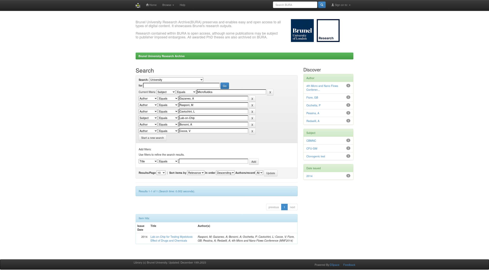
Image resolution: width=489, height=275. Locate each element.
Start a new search (152, 138)
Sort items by (177, 173)
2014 (309, 176)
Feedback (349, 265)
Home (153, 5)
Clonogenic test (315, 156)
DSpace (334, 265)
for (140, 85)
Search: (144, 80)
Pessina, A (312, 113)
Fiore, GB (312, 97)
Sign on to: (341, 5)
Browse (167, 5)
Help (182, 5)
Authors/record (245, 173)
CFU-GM (311, 148)
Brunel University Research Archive (161, 56)
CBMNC (311, 140)
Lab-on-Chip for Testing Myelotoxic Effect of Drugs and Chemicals (172, 238)
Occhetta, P (313, 105)
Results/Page (147, 173)
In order (210, 173)
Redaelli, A (312, 121)
